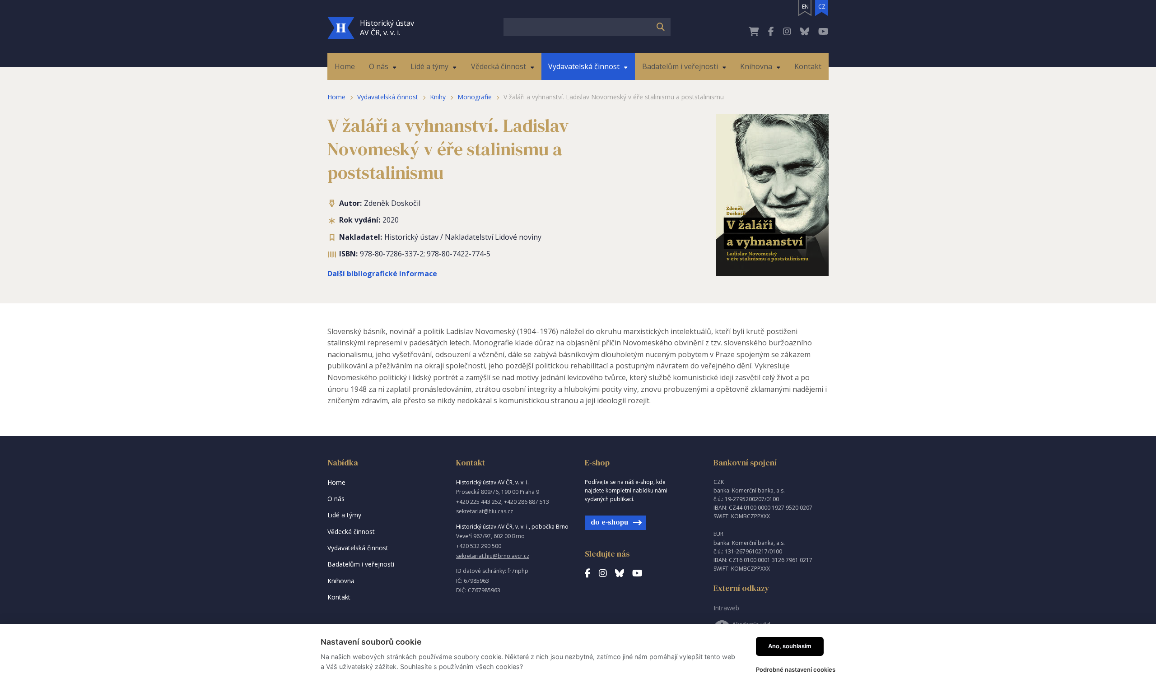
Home (336, 97)
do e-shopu (609, 522)
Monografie (474, 97)
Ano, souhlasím (789, 646)
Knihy (438, 97)
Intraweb (726, 608)
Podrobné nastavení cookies (795, 669)
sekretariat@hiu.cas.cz (484, 511)
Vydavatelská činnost (387, 97)
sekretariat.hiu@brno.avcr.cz (492, 556)
